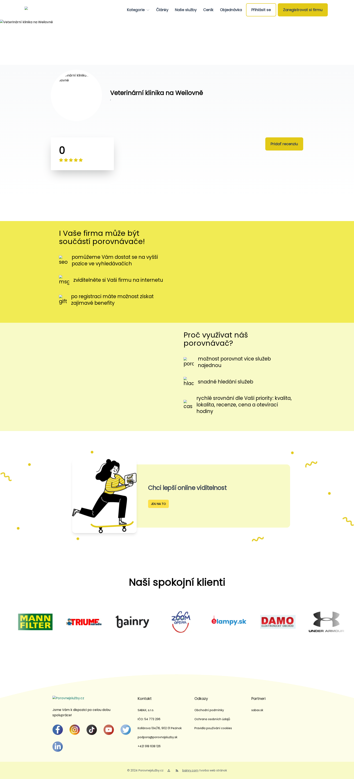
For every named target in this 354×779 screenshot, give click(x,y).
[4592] (156, 622)
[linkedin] (57, 746)
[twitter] (125, 729)
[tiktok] (91, 729)
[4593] (204, 622)
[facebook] (57, 729)
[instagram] (74, 729)
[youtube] (108, 729)
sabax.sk (257, 710)
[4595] (253, 622)
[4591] (59, 621)
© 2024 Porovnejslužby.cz (145, 770)
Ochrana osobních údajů (212, 719)
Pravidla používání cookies (213, 728)
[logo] (41, 10)
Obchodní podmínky (209, 710)
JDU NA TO (158, 504)
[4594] (302, 621)
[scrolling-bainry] (108, 622)
